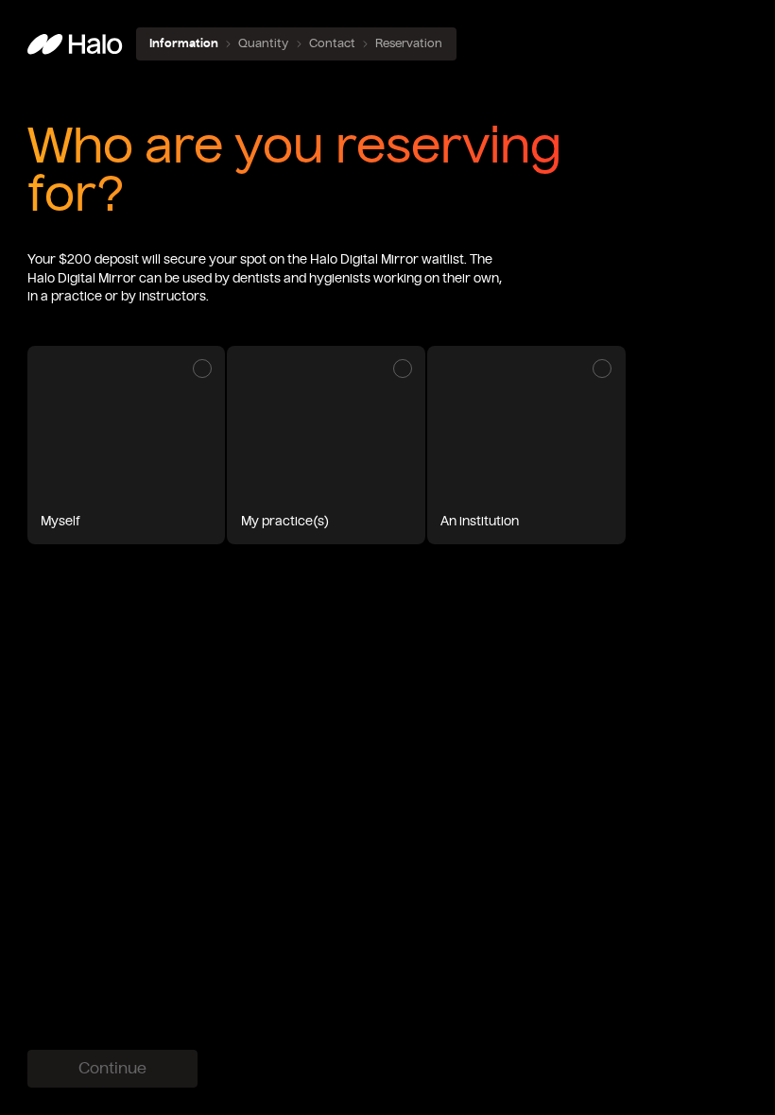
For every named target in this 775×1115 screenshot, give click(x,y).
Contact (332, 43)
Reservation (408, 43)
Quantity (263, 43)
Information (183, 43)
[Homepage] (74, 44)
